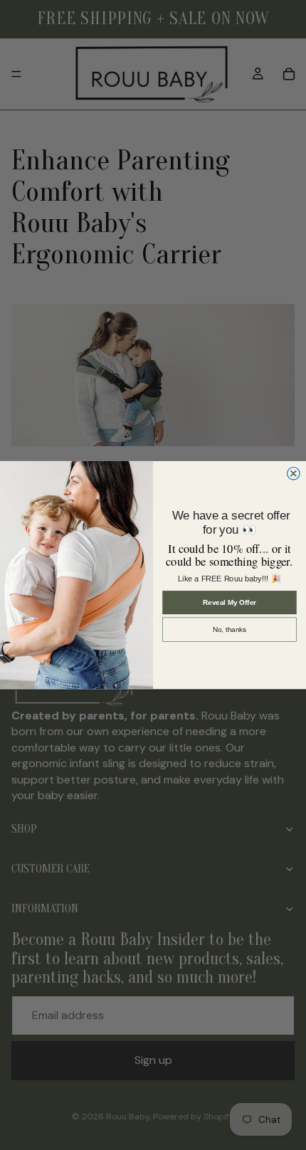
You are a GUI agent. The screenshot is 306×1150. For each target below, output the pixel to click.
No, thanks (229, 629)
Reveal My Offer (229, 602)
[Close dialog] (293, 473)
